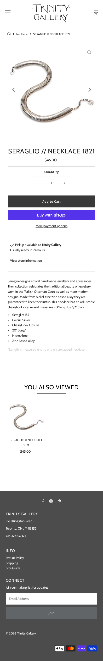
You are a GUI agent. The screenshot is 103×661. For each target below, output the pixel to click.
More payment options (52, 226)
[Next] (89, 89)
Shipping (12, 563)
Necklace (22, 34)
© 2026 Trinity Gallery (21, 633)
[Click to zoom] (89, 52)
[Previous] (13, 89)
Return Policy (15, 558)
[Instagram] (51, 501)
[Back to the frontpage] (9, 34)
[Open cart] (96, 12)
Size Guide (13, 568)
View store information (26, 260)
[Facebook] (43, 501)
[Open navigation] (7, 12)
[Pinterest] (59, 501)
